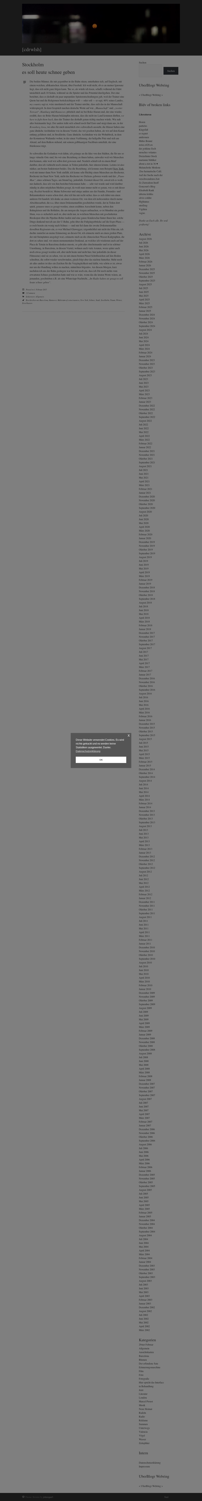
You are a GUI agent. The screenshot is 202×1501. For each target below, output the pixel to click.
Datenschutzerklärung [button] (88, 751)
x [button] (129, 735)
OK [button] (101, 760)
